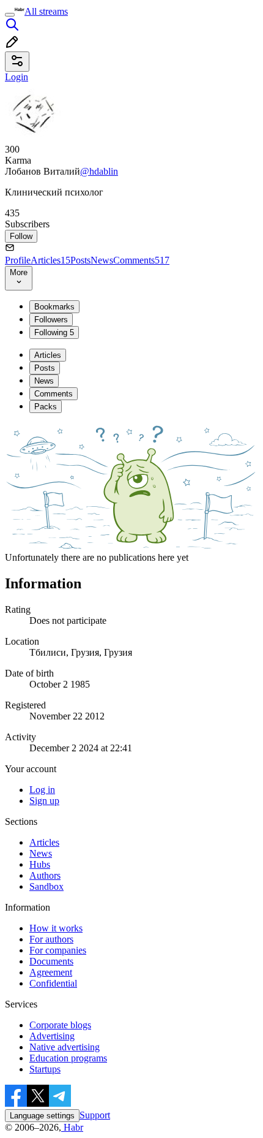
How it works (56, 928)
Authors (45, 875)
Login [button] (16, 77)
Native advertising (64, 1047)
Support (95, 1115)
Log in (42, 789)
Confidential (53, 983)
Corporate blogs (60, 1025)
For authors (51, 939)
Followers (51, 319)
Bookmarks (54, 306)
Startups (45, 1069)
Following (54, 332)
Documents (51, 961)
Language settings (42, 1115)
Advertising (52, 1036)
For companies (57, 950)
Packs (45, 406)
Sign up (44, 800)
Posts (80, 260)
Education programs (68, 1058)
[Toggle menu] (10, 15)
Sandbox (46, 886)
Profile (18, 260)
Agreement (50, 972)
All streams (46, 11)
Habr (72, 1127)
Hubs (39, 864)
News (102, 260)
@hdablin (99, 171)
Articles (50, 260)
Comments (141, 260)
